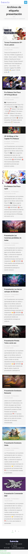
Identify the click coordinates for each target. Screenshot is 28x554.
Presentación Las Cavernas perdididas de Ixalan (12, 238)
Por (15, 47)
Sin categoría (7, 47)
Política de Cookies (5, 553)
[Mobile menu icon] (25, 2)
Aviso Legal (3, 550)
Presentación (7, 191)
